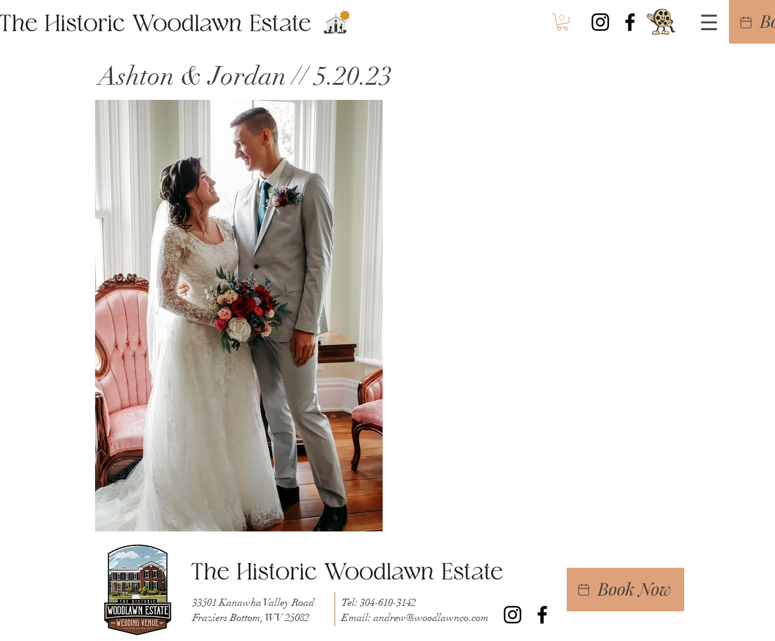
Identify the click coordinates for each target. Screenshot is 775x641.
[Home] (745, 22)
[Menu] (709, 22)
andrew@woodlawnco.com (431, 617)
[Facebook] (630, 22)
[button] (562, 22)
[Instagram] (600, 22)
